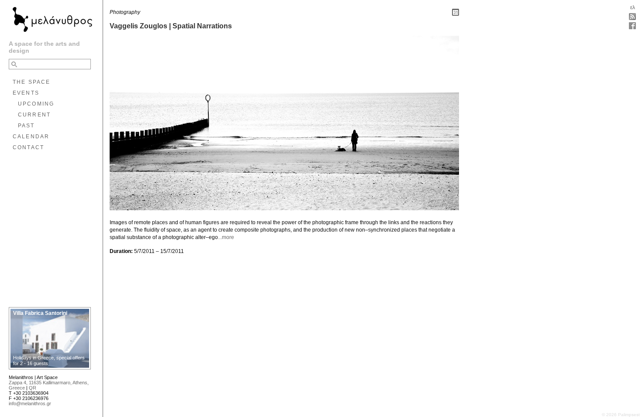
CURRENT (34, 115)
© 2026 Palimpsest (621, 414)
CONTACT (28, 147)
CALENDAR (31, 136)
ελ (632, 7)
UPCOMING (36, 104)
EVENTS (26, 93)
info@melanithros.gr (30, 403)
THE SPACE (31, 82)
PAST (26, 126)
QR (32, 387)
